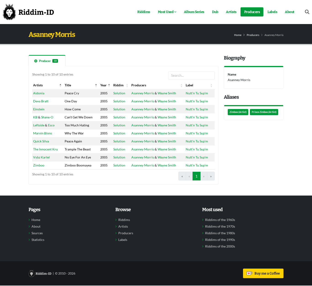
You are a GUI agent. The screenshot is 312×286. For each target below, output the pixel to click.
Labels (272, 12)
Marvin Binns (42, 133)
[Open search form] (307, 12)
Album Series (194, 12)
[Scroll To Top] (304, 281)
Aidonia (38, 93)
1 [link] (197, 176)
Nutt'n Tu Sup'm (197, 93)
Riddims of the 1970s (220, 226)
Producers (252, 12)
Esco (51, 125)
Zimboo (38, 165)
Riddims (143, 12)
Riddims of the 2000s (220, 246)
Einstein (39, 109)
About (289, 12)
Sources (37, 233)
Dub (215, 12)
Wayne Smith (167, 93)
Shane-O (47, 117)
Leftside (38, 125)
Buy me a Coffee (266, 273)
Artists (231, 12)
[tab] (47, 60)
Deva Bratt (40, 101)
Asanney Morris (142, 93)
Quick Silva (41, 141)
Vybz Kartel (41, 157)
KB (35, 117)
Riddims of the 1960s (220, 220)
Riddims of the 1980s (220, 233)
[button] (60, 85)
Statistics (38, 240)
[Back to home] (28, 12)
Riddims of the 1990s (220, 240)
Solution (119, 93)
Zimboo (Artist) (238, 112)
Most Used (166, 12)
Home (237, 35)
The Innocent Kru (45, 149)
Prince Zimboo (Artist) (264, 112)
